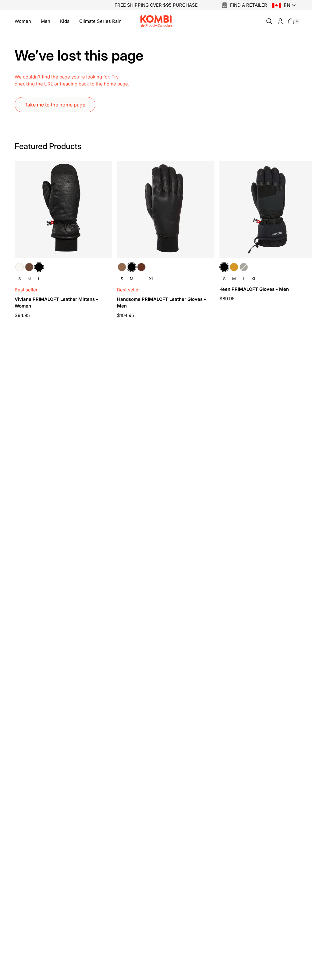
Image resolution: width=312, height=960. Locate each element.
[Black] (39, 267)
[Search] (268, 21)
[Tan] (234, 267)
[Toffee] (122, 267)
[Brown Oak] (29, 267)
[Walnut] (141, 267)
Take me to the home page (55, 105)
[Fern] (243, 267)
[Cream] (19, 267)
